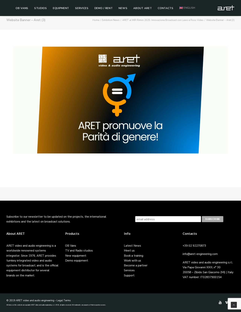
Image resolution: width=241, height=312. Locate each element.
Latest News (132, 246)
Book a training (133, 256)
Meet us (129, 250)
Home (95, 20)
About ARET (142, 8)
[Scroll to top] (234, 305)
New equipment (75, 256)
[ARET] (226, 8)
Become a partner (135, 265)
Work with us (132, 260)
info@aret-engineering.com (200, 254)
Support (129, 275)
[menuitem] (22, 8)
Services (81, 8)
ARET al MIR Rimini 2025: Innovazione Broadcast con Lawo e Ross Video (163, 20)
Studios (40, 8)
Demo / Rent (104, 8)
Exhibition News (111, 20)
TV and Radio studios (79, 250)
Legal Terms (64, 300)
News (123, 8)
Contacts (165, 8)
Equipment (61, 8)
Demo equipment (76, 260)
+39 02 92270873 (194, 246)
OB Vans (22, 8)
